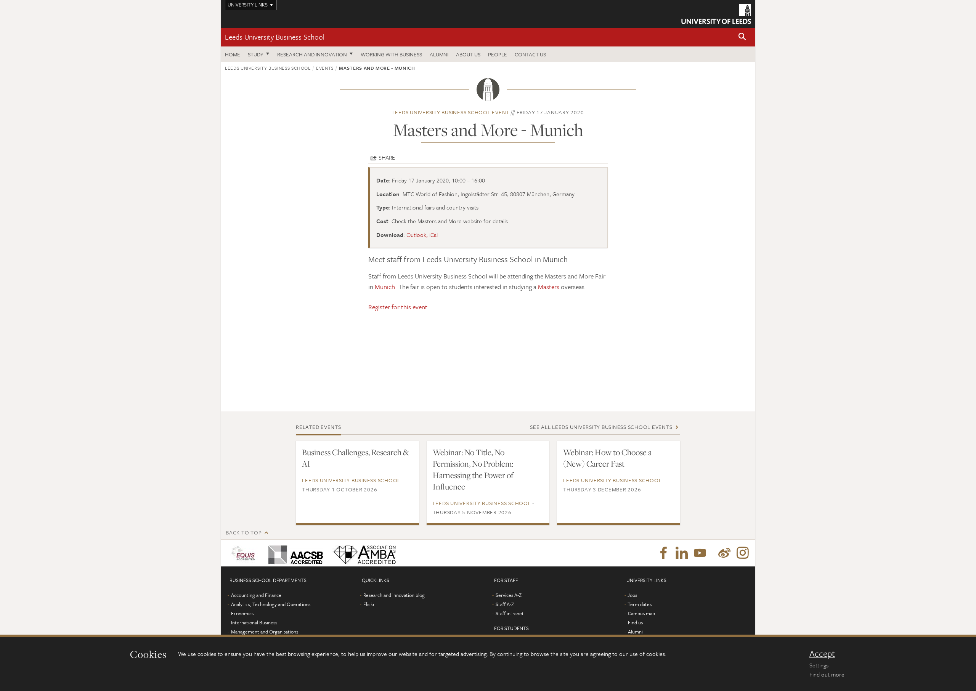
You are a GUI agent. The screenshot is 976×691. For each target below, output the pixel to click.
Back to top (244, 532)
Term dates (640, 604)
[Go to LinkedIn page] (682, 553)
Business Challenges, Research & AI (355, 457)
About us (468, 54)
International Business (254, 622)
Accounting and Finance (256, 595)
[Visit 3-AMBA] (362, 553)
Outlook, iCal (422, 234)
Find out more (826, 674)
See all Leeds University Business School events (601, 427)
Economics (242, 613)
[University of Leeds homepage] (716, 14)
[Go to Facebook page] (663, 553)
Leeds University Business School (274, 37)
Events (325, 67)
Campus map (641, 613)
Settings (818, 665)
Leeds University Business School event (451, 112)
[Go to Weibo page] (724, 553)
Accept (822, 653)
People (497, 54)
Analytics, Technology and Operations (270, 604)
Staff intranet (510, 613)
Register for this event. (398, 307)
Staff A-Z (505, 604)
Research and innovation (312, 54)
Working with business (391, 54)
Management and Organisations (264, 631)
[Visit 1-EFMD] (244, 553)
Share (387, 157)
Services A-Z (509, 595)
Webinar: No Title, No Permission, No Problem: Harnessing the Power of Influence (473, 469)
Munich (385, 286)
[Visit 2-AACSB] (294, 553)
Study (255, 54)
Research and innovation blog (394, 595)
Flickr (369, 604)
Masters (548, 286)
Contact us (530, 54)
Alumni (439, 54)
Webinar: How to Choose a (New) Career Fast (607, 457)
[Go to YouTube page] (700, 553)
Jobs (632, 595)
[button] (742, 37)
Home (232, 54)
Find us (635, 622)
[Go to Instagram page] (743, 553)
